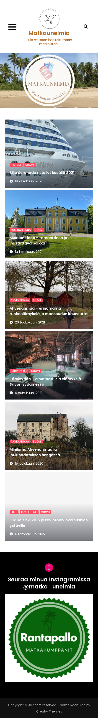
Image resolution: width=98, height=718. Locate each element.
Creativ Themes (49, 711)
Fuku (14, 512)
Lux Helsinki (29, 512)
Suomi (29, 165)
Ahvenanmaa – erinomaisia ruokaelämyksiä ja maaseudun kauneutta (49, 311)
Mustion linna (21, 230)
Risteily (16, 165)
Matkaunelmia (49, 33)
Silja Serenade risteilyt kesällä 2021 (42, 172)
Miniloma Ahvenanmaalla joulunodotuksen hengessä (35, 452)
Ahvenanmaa (20, 300)
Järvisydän (19, 371)
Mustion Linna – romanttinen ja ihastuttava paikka (38, 240)
